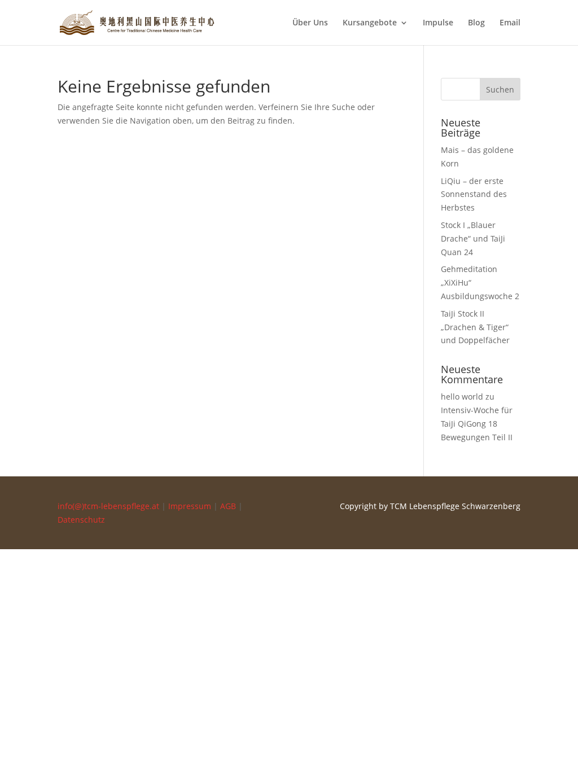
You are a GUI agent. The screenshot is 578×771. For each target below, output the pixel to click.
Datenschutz (81, 519)
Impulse (438, 23)
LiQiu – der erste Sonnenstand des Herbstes (474, 194)
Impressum (189, 506)
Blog (476, 23)
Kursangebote (370, 23)
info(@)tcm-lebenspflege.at (108, 506)
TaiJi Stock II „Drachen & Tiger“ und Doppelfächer (475, 327)
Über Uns (310, 23)
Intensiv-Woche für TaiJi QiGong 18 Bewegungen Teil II (477, 424)
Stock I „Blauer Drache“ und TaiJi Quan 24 (473, 238)
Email (510, 23)
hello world (462, 396)
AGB (228, 506)
